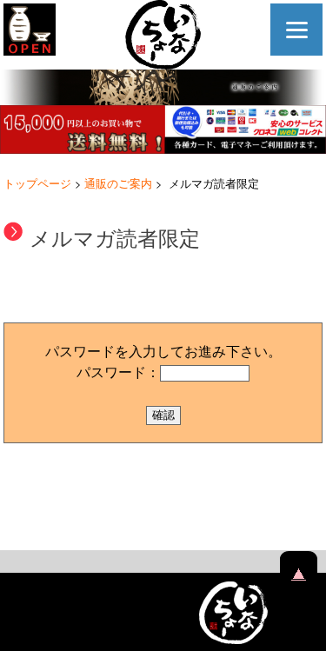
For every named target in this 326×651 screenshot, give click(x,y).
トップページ (37, 183)
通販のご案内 (118, 183)
